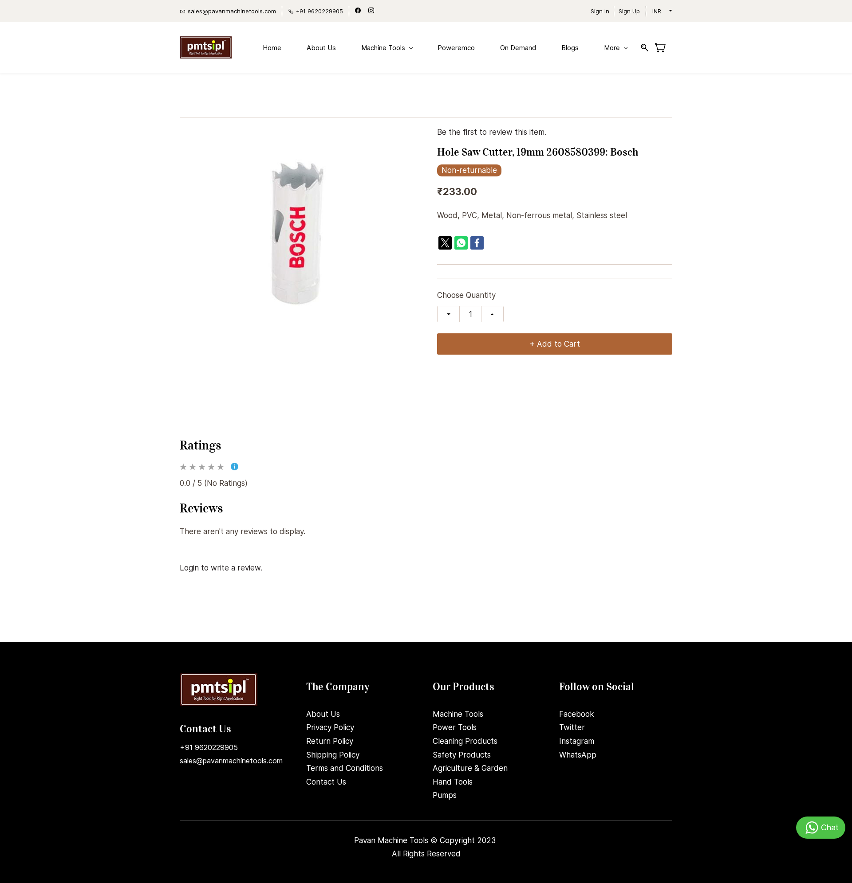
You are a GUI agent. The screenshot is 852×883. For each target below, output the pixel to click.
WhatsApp (577, 754)
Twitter (572, 727)
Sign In (600, 11)
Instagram (576, 741)
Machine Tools (458, 714)
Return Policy (329, 741)
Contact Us (326, 782)
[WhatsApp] (461, 243)
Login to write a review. (221, 567)
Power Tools (455, 727)
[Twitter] (445, 243)
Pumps (445, 795)
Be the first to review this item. (491, 132)
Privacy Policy (330, 727)
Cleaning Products (465, 741)
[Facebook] (477, 243)
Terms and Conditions (344, 768)
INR (656, 11)
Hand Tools (453, 782)
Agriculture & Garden (470, 768)
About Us (323, 714)
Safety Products (462, 754)
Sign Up (629, 11)
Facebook (576, 714)
